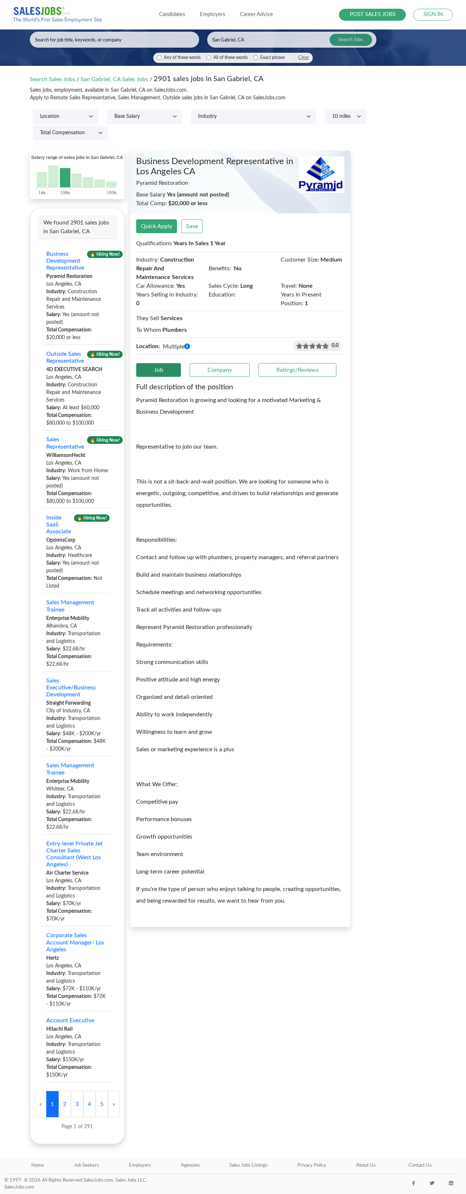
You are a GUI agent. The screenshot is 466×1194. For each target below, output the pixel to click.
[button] (187, 346)
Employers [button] (212, 14)
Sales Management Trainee (70, 606)
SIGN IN (433, 14)
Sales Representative (65, 443)
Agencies (190, 1165)
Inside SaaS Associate (58, 524)
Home (37, 1165)
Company (220, 370)
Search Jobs (351, 39)
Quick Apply (156, 226)
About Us (366, 1165)
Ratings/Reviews (297, 370)
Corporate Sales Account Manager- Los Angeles (75, 942)
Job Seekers (86, 1165)
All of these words (230, 58)
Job (158, 370)
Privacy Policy (311, 1165)
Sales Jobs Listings (248, 1165)
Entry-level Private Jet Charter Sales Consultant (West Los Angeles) (74, 854)
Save (192, 226)
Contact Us (420, 1165)
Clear (303, 57)
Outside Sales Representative (65, 357)
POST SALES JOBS (372, 14)
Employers (140, 1165)
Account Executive (70, 1020)
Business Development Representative (65, 261)
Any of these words (182, 58)
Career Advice (256, 14)
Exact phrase (272, 58)
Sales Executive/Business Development (71, 687)
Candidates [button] (172, 14)
